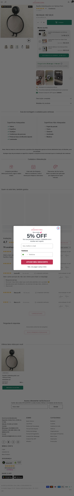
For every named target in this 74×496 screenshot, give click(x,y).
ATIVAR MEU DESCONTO (37, 262)
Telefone (24, 251)
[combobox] (24, 254)
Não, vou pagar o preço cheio (37, 267)
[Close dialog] (58, 228)
